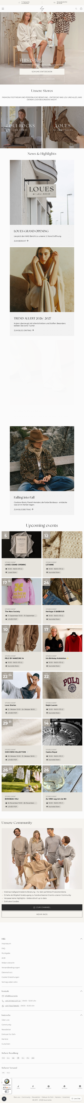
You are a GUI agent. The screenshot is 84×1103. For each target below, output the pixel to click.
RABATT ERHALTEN (28, 566)
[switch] (7, 1091)
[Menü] (10, 1079)
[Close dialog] (79, 531)
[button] (4, 1098)
